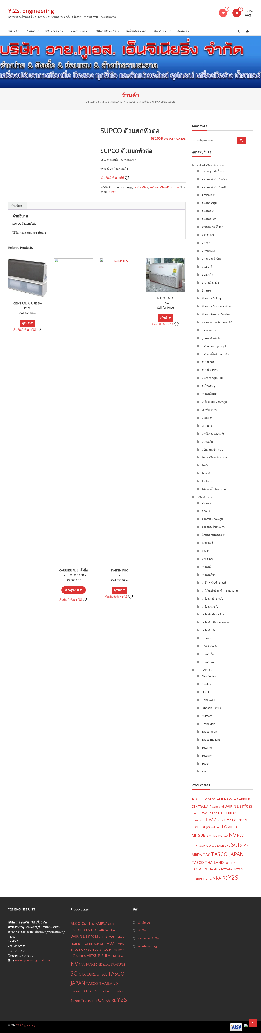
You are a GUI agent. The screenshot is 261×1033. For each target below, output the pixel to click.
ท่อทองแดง (208, 251)
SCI (235, 844)
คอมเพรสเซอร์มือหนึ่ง (214, 187)
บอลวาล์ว (207, 274)
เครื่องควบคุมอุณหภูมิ (214, 402)
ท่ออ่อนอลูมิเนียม (212, 259)
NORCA (223, 835)
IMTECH (228, 820)
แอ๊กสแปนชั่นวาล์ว (212, 449)
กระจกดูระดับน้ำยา (213, 171)
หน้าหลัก (13, 31)
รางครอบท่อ (209, 330)
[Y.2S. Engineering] (130, 62)
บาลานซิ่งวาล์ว (210, 282)
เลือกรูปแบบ (72, 590)
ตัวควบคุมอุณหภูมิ (212, 519)
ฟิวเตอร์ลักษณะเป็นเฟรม (216, 314)
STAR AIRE (87, 974)
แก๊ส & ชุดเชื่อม (210, 646)
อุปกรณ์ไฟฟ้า (209, 394)
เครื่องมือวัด (208, 630)
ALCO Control (204, 799)
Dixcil (195, 813)
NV (232, 834)
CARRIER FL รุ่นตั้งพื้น (73, 570)
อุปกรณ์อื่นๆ (209, 575)
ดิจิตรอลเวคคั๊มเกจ (212, 227)
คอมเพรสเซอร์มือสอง (214, 179)
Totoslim (207, 755)
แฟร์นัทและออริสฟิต (213, 433)
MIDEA (232, 827)
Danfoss (207, 684)
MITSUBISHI (202, 835)
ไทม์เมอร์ (207, 481)
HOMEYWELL (198, 820)
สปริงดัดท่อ (208, 362)
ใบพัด (205, 465)
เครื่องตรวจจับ (210, 606)
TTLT (206, 879)
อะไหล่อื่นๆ (143, 102)
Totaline (207, 747)
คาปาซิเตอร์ (209, 195)
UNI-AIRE (218, 878)
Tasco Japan (209, 732)
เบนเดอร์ (207, 638)
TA (201, 855)
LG (224, 826)
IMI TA (220, 820)
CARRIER (243, 799)
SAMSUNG (224, 845)
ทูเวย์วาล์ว (207, 266)
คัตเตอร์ (206, 503)
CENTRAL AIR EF (165, 298)
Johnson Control (212, 708)
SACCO (212, 845)
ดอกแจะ (206, 511)
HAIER (222, 813)
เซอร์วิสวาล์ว (209, 410)
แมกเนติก (207, 441)
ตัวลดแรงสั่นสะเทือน (213, 527)
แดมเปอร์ (207, 418)
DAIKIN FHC (119, 570)
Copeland (218, 806)
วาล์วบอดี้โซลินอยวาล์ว (215, 354)
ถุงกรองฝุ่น (208, 235)
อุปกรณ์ (206, 567)
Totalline (215, 869)
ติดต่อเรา (183, 31)
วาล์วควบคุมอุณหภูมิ (214, 346)
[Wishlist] (223, 13)
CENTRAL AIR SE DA (27, 303)
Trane (197, 878)
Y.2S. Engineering (31, 10)
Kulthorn (207, 716)
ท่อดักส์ (206, 243)
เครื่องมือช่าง (204, 497)
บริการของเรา (54, 31)
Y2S (204, 771)
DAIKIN (230, 806)
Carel (232, 799)
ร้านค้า (31, 31)
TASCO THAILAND (208, 862)
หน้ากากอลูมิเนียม (212, 378)
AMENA (223, 799)
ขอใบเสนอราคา (136, 31)
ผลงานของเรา (80, 31)
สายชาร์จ (207, 559)
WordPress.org (147, 946)
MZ (215, 835)
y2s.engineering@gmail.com (32, 960)
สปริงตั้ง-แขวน (210, 370)
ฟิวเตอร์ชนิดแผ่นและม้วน (216, 306)
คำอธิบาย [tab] (17, 206)
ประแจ (206, 551)
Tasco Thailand (211, 739)
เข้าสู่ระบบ (144, 922)
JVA (208, 827)
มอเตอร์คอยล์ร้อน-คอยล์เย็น (218, 322)
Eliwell (205, 692)
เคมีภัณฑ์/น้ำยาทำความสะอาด (220, 590)
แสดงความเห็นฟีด (148, 938)
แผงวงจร (207, 426)
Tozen (206, 763)
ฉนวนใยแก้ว (209, 219)
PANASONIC (200, 845)
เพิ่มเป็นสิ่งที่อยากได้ (112, 177)
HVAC (211, 819)
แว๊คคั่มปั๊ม (208, 654)
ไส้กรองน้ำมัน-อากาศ (214, 489)
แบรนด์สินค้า (204, 670)
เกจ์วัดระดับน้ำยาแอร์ (214, 582)
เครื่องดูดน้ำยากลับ (212, 598)
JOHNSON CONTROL (94, 949)
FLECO (213, 813)
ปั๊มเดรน (206, 290)
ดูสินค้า (26, 323)
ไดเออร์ (206, 473)
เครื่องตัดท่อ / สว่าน (213, 614)
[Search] (241, 140)
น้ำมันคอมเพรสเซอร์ (214, 535)
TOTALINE (200, 868)
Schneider (208, 724)
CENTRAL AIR (201, 806)
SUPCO (112, 192)
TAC (206, 854)
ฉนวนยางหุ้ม (209, 203)
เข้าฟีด (142, 930)
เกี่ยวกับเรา (161, 31)
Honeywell (208, 700)
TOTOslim (227, 869)
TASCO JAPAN (227, 854)
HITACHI (233, 813)
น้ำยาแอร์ (207, 543)
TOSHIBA (230, 863)
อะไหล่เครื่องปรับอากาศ (121, 102)
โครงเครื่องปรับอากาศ (214, 457)
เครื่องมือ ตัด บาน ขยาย (215, 622)
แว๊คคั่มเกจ (208, 662)
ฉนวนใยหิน (208, 211)
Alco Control (209, 676)
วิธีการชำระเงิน (106, 31)
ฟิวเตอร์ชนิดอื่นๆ (211, 298)
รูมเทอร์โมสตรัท (211, 338)
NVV (240, 835)
